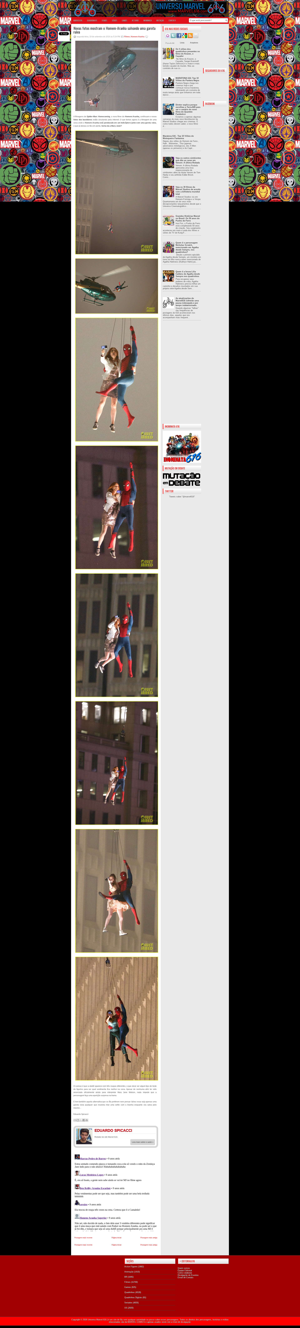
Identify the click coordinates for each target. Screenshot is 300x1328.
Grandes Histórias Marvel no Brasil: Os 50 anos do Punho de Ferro (188, 218)
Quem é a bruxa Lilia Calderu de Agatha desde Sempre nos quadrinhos (188, 273)
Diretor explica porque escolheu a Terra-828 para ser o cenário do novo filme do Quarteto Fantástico (188, 109)
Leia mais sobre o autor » (142, 1142)
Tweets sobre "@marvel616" (182, 496)
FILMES (104, 20)
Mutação (160, 20)
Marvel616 (77, 20)
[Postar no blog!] (77, 1120)
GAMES (124, 20)
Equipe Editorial (185, 1270)
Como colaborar (185, 1273)
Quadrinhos (129, 1292)
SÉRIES (114, 20)
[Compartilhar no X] (80, 1120)
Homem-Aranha (137, 37)
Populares (169, 43)
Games (127, 1287)
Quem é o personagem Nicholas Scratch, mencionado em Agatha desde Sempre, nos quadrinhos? (187, 247)
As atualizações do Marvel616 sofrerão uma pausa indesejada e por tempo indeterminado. (187, 301)
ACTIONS (135, 20)
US (125, 1308)
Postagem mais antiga (148, 1238)
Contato (172, 20)
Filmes (127, 37)
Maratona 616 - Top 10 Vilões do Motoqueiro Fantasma (178, 137)
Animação (128, 1272)
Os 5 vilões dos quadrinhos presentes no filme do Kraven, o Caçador (188, 52)
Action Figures (131, 1266)
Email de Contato (185, 1277)
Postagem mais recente (83, 1238)
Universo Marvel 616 (97, 1319)
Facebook (146, 1130)
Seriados (128, 1302)
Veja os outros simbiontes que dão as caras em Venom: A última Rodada (188, 160)
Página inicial (116, 1238)
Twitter (152, 1130)
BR (125, 1277)
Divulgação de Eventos (188, 1275)
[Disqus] (115, 1192)
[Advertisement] (182, 374)
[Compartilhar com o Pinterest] (86, 1120)
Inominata (147, 20)
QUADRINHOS (92, 20)
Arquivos (194, 43)
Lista (182, 43)
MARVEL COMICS (136, 1322)
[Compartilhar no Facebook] (83, 1120)
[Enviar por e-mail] (74, 1120)
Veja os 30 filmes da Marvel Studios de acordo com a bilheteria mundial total (188, 190)
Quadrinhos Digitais (133, 1297)
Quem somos (184, 1268)
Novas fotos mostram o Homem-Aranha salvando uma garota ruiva (114, 30)
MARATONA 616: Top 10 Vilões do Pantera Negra (187, 79)
